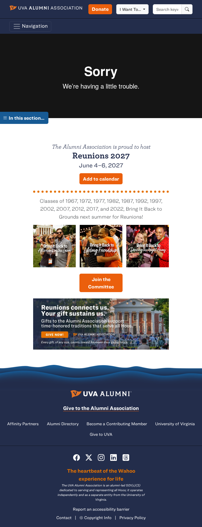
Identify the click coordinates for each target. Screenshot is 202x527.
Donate (100, 9)
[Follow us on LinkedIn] (113, 457)
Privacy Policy (132, 517)
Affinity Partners (23, 423)
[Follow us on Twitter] (88, 457)
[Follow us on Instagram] (101, 457)
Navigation (34, 26)
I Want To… (131, 9)
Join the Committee (101, 282)
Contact (64, 517)
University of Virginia (175, 423)
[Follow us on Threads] (126, 457)
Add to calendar (101, 179)
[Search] (187, 9)
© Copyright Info (95, 517)
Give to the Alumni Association (101, 408)
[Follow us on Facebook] (76, 457)
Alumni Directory (63, 423)
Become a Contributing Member (117, 423)
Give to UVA (101, 434)
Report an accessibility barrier (101, 509)
